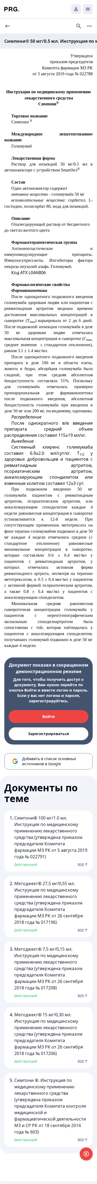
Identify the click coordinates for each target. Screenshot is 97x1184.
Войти (48, 716)
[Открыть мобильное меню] (88, 9)
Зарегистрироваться (48, 733)
